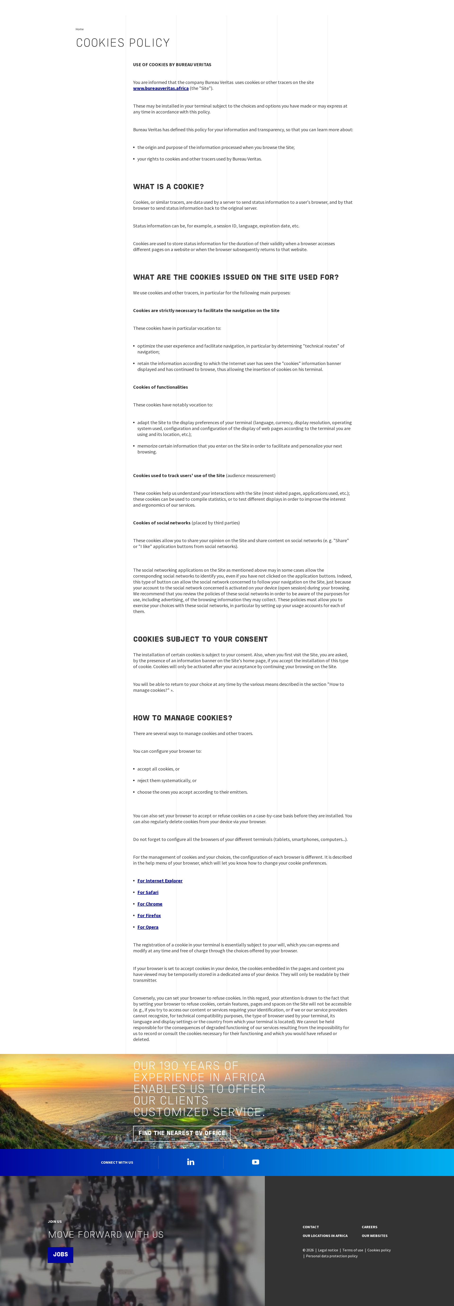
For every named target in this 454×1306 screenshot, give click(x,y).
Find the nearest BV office (181, 1133)
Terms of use (352, 1250)
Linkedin (190, 1161)
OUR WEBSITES (375, 1235)
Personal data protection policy (332, 1256)
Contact (311, 1226)
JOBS (60, 1255)
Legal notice (328, 1250)
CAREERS (369, 1226)
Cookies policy (379, 1250)
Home (79, 29)
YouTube (255, 1161)
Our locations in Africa (325, 1235)
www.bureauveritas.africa (161, 88)
